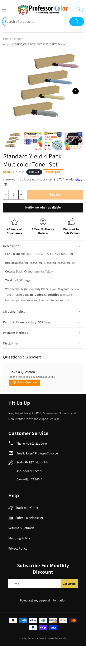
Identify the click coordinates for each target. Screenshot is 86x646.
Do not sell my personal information (43, 600)
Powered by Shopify (56, 638)
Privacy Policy (17, 548)
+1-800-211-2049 (36, 443)
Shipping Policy (19, 538)
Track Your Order (26, 507)
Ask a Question (27, 382)
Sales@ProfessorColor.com (42, 453)
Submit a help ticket (29, 518)
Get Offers (69, 583)
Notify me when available (43, 207)
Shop (17, 39)
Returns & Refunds (21, 528)
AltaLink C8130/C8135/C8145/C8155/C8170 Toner (34, 44)
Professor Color (36, 638)
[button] (81, 9)
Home (7, 39)
